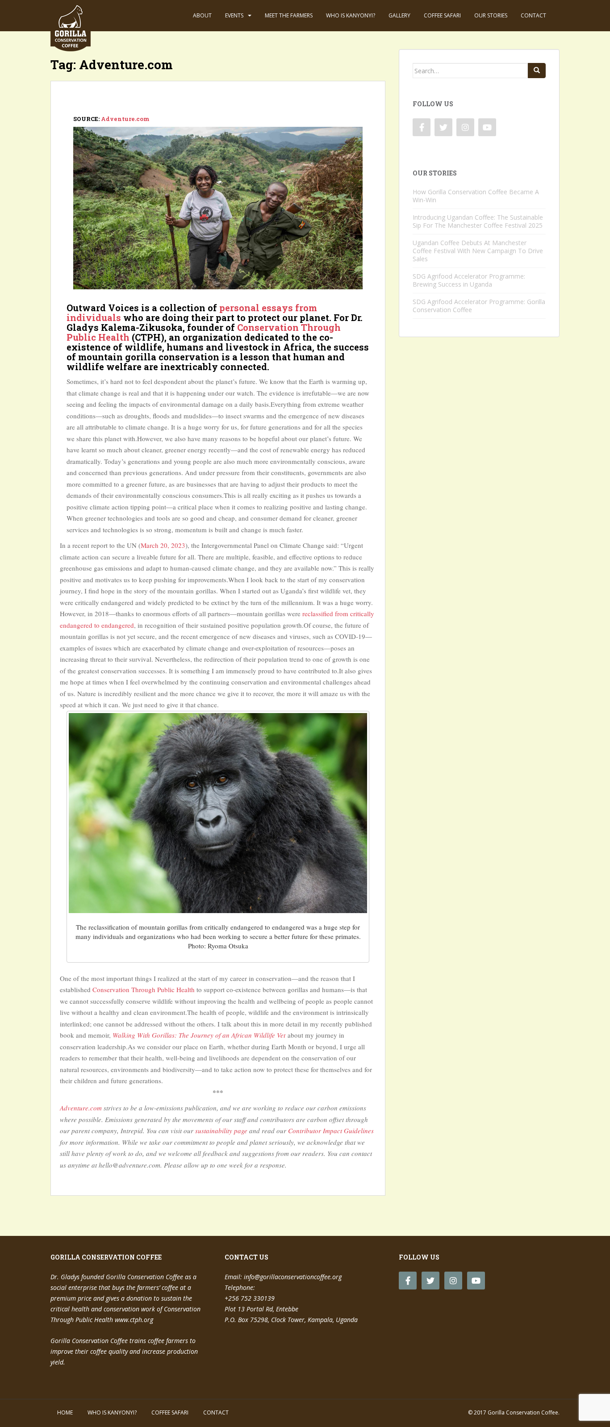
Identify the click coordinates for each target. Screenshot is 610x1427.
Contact (533, 15)
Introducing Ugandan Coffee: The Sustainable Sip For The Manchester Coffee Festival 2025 (478, 221)
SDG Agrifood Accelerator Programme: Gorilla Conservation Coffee (479, 305)
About (202, 15)
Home (65, 1412)
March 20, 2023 (163, 545)
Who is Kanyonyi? (350, 15)
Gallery (399, 15)
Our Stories (490, 15)
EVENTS (234, 15)
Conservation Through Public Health (143, 989)
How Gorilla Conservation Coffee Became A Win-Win (476, 196)
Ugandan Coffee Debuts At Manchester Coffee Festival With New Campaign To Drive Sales (478, 250)
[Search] (537, 70)
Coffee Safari (442, 15)
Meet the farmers (289, 15)
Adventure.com (125, 119)
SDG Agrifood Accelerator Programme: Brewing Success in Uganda (469, 280)
